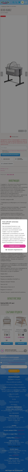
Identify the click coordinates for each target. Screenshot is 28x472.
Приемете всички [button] (14, 246)
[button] (14, 250)
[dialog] (14, 236)
